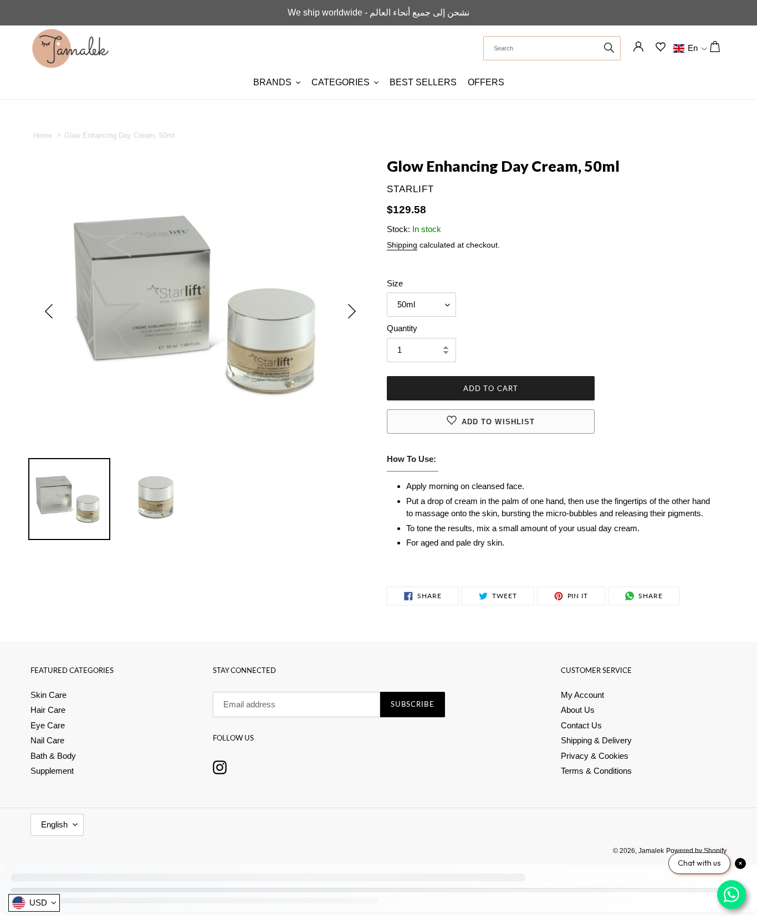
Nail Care (47, 740)
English (54, 824)
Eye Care (47, 725)
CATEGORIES (340, 82)
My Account (582, 695)
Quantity (402, 328)
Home (42, 135)
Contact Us (581, 725)
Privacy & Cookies (594, 755)
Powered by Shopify (696, 851)
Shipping (402, 244)
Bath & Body (53, 755)
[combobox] (552, 48)
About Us (578, 710)
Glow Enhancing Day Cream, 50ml (116, 135)
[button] (685, 48)
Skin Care (48, 695)
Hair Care (47, 710)
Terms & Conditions (596, 770)
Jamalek (651, 851)
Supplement (52, 770)
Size (395, 283)
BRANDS (272, 82)
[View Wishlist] (661, 49)
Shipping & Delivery (596, 740)
